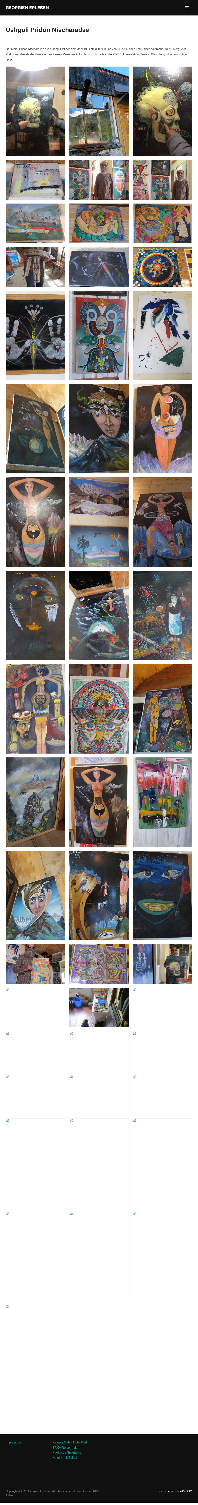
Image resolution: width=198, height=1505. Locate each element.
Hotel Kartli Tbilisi (64, 1457)
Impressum (13, 1442)
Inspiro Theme (165, 1491)
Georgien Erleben (27, 7)
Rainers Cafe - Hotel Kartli (70, 1442)
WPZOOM (186, 1491)
